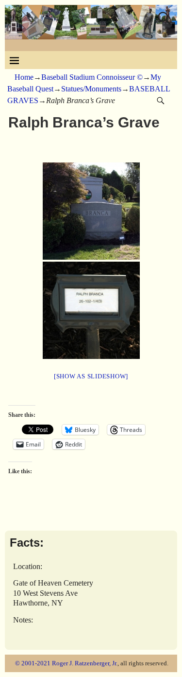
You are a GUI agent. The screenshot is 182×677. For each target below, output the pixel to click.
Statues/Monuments (91, 89)
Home (24, 77)
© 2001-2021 (32, 663)
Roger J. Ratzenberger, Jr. (84, 663)
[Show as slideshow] (91, 376)
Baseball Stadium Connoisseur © (92, 77)
